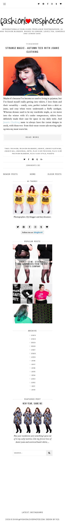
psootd (50, 154)
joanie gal (10, 151)
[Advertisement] (32, 482)
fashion (15, 149)
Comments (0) (33, 165)
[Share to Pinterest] (33, 159)
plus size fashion (42, 151)
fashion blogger (28, 149)
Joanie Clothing (11, 122)
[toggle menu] (4, 4)
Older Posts (55, 174)
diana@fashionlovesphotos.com (29, 519)
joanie (41, 149)
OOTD (29, 151)
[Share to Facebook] (28, 159)
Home (33, 174)
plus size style (38, 154)
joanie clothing (53, 149)
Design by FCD (52, 519)
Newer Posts (10, 174)
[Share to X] (25, 159)
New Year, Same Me (32, 403)
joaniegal (21, 151)
